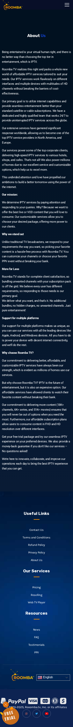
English (47, 677)
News (36, 629)
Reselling (36, 595)
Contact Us (36, 530)
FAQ (36, 637)
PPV (36, 652)
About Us (36, 560)
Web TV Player (36, 602)
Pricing (36, 587)
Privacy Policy (36, 552)
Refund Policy (36, 545)
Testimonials (36, 645)
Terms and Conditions (36, 537)
